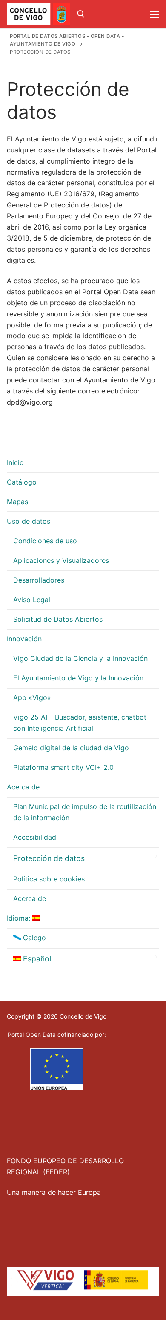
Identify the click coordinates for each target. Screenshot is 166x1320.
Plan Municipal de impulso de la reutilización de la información (84, 812)
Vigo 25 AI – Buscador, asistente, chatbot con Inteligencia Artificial (79, 722)
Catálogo (22, 482)
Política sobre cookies (49, 879)
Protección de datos (49, 858)
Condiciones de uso (45, 541)
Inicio (15, 462)
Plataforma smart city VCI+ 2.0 (63, 767)
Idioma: (19, 918)
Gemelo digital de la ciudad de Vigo (71, 747)
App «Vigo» (32, 697)
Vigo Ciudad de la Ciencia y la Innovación (80, 658)
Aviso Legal (31, 599)
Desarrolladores (38, 580)
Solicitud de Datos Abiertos (58, 619)
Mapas (17, 501)
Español (36, 958)
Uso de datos (28, 521)
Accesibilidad (34, 837)
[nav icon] (154, 14)
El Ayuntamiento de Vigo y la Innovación (78, 678)
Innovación (24, 638)
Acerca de (23, 787)
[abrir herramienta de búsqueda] (81, 14)
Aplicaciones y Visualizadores (61, 560)
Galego (33, 937)
